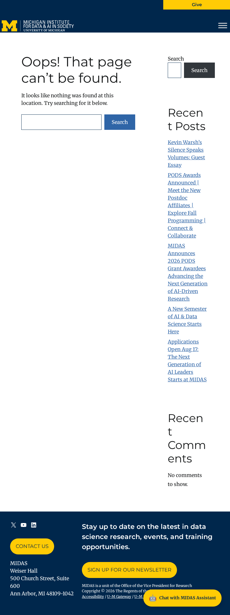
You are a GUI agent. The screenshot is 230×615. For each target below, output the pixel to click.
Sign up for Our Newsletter (129, 570)
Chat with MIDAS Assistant (182, 598)
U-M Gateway (119, 596)
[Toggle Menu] (222, 25)
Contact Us (32, 546)
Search (120, 122)
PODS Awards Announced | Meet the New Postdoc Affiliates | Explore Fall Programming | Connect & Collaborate (187, 205)
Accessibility (93, 596)
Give (197, 4)
